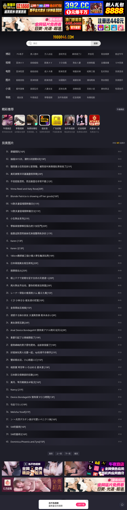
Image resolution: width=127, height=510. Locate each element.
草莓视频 (48, 97)
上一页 (59, 453)
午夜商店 (34, 97)
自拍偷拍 (34, 62)
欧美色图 (48, 80)
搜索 (96, 43)
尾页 (76, 453)
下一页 (67, 453)
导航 (8, 97)
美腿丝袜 (77, 80)
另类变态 (119, 71)
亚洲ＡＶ (20, 62)
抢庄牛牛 (119, 54)
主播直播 (105, 62)
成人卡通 (48, 71)
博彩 (8, 54)
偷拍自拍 (34, 71)
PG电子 (20, 54)
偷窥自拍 (20, 80)
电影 (8, 71)
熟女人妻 (77, 62)
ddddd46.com (63, 37)
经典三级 (91, 71)
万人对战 (48, 54)
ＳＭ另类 (119, 62)
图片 (8, 80)
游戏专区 (63, 54)
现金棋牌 (105, 54)
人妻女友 (48, 88)
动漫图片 (63, 80)
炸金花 (91, 54)
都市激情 (20, 88)
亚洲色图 (34, 80)
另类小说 (91, 88)
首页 (51, 453)
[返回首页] (122, 505)
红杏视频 (77, 97)
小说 (8, 88)
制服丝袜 (77, 71)
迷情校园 (77, 88)
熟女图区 (105, 80)
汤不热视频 (63, 97)
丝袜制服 (91, 62)
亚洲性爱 (20, 71)
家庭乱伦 (34, 88)
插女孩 (20, 97)
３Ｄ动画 (63, 62)
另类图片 (119, 80)
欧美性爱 (63, 71)
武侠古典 (63, 88)
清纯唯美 (91, 80)
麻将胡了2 (76, 54)
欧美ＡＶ (48, 62)
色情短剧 (91, 97)
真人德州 (34, 54)
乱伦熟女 (105, 71)
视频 (8, 62)
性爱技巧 (119, 88)
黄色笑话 (105, 88)
